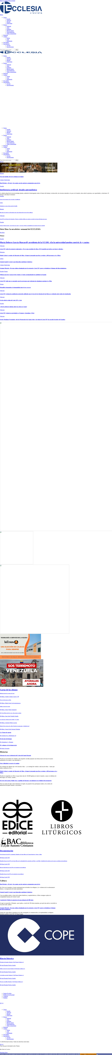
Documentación (6, 851)
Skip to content (4, 0)
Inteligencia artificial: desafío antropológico (18, 190)
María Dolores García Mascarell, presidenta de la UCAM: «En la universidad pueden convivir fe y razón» (44, 242)
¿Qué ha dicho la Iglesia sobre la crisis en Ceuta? (13, 306)
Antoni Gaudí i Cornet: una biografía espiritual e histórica (16, 262)
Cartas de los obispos (9, 690)
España (2, 186)
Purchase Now (4, 1052)
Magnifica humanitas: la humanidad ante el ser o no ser (15, 287)
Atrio (1, 202)
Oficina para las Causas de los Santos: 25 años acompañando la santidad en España (23, 274)
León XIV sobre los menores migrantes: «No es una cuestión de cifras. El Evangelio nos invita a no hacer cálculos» (31, 249)
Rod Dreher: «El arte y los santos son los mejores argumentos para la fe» (20, 183)
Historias (2, 252)
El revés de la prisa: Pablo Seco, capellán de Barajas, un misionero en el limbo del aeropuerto (25, 780)
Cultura (2, 180)
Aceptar (82, 1054)
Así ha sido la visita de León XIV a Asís (11, 300)
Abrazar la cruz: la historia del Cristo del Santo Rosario (15, 755)
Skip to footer (11, 0)
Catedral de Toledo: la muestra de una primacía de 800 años (16, 900)
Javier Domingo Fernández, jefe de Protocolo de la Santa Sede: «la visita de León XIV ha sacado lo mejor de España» (32, 319)
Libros (1, 258)
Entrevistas (7, 180)
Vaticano (2, 215)
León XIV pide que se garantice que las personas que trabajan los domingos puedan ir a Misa (26, 281)
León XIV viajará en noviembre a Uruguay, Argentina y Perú (17, 313)
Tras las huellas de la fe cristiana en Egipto (12, 176)
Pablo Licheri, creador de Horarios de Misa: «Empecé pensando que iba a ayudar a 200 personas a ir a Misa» (30, 255)
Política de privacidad (91, 1054)
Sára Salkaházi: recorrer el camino (9, 763)
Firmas (6, 271)
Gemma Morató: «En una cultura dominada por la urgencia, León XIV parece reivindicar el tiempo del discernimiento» (33, 268)
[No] (97, 1054)
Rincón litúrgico (7, 958)
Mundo (2, 173)
